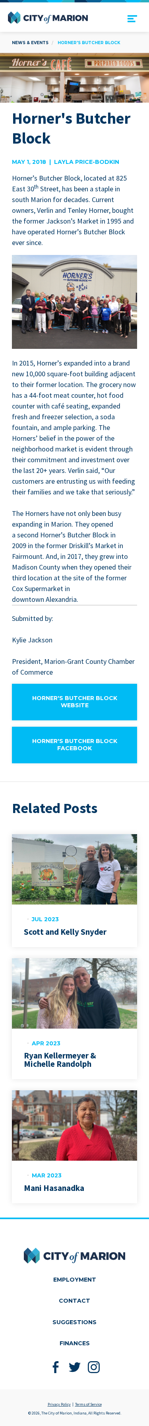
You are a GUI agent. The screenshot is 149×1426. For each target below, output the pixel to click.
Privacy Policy (59, 1404)
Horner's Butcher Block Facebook (74, 744)
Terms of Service (88, 1404)
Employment (74, 1279)
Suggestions (74, 1322)
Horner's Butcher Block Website (74, 702)
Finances (75, 1343)
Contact (74, 1300)
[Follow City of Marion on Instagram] (94, 1367)
